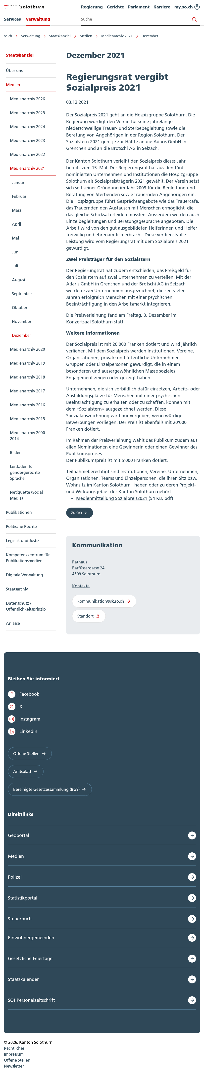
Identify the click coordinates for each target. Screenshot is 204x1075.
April (16, 224)
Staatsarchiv (17, 589)
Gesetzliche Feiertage (30, 958)
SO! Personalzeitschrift (31, 1000)
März (16, 210)
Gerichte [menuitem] (115, 6)
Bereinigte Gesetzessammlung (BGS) (46, 789)
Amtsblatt (22, 771)
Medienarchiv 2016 (27, 404)
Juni (15, 251)
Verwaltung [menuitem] (38, 19)
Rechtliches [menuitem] (14, 1048)
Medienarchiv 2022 (27, 154)
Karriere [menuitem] (161, 6)
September (22, 293)
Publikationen (19, 512)
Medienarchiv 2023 (27, 140)
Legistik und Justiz (22, 540)
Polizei (15, 877)
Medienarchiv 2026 (27, 98)
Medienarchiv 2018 (27, 377)
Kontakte (81, 585)
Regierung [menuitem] (92, 6)
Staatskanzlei (60, 36)
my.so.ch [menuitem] (184, 6)
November (21, 321)
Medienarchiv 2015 (27, 418)
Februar (19, 196)
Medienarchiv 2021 (117, 36)
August (18, 279)
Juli (15, 265)
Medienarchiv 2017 (27, 390)
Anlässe (13, 623)
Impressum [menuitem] (14, 1054)
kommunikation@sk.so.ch (100, 601)
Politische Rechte (21, 526)
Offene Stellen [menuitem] (17, 1060)
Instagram (29, 719)
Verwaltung (30, 36)
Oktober (19, 307)
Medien (86, 36)
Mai (15, 238)
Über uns (14, 70)
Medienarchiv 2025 (27, 112)
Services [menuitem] (12, 19)
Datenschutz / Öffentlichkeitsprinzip (26, 606)
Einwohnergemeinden (31, 937)
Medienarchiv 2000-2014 (28, 435)
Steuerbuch (20, 919)
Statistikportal (22, 898)
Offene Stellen (26, 753)
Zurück (76, 513)
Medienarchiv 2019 (27, 363)
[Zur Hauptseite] (24, 6)
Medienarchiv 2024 (27, 126)
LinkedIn (28, 731)
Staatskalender (23, 979)
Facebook (29, 694)
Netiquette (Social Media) (26, 495)
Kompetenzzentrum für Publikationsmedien (28, 557)
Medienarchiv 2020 (27, 349)
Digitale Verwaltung (24, 574)
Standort (85, 616)
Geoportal (18, 835)
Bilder (15, 452)
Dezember (150, 36)
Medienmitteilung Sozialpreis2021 (112, 498)
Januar (18, 182)
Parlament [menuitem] (139, 6)
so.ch (8, 36)
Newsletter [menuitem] (14, 1066)
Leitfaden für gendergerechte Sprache (25, 472)
